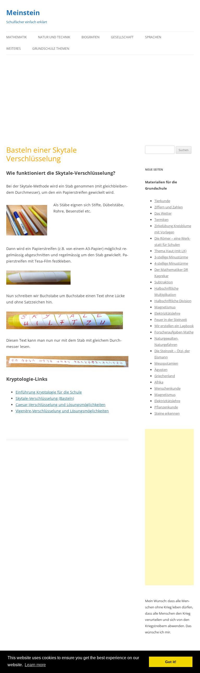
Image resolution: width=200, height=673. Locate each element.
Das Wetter (163, 213)
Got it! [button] (170, 662)
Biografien (90, 37)
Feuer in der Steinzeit (170, 319)
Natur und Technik (54, 37)
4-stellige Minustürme (171, 263)
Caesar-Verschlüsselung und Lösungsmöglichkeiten (60, 404)
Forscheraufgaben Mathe (173, 332)
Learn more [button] (35, 665)
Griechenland (164, 375)
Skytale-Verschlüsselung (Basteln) (45, 398)
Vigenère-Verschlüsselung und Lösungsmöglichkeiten (62, 410)
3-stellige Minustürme (171, 257)
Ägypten (160, 369)
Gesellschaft (122, 37)
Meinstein (23, 12)
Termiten (161, 219)
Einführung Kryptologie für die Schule (49, 392)
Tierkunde (162, 200)
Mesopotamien (166, 363)
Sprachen (153, 37)
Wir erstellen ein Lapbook (174, 325)
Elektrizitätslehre (167, 313)
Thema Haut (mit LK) (170, 250)
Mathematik (16, 37)
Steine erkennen (167, 413)
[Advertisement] (100, 100)
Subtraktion (163, 282)
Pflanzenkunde (166, 407)
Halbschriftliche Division (172, 300)
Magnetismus (165, 307)
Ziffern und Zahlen (168, 207)
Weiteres (13, 48)
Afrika (158, 382)
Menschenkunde (167, 388)
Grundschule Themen (50, 48)
